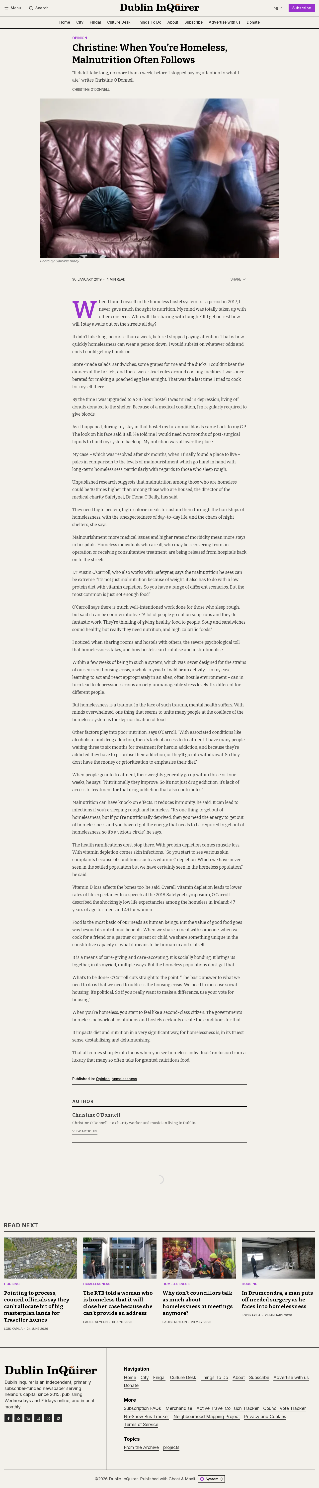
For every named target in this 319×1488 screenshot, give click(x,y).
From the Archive (141, 1447)
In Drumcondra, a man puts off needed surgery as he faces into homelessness (277, 1300)
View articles (84, 1131)
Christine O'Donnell (91, 90)
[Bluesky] (28, 1418)
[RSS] (18, 1418)
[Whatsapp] (48, 1418)
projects (171, 1447)
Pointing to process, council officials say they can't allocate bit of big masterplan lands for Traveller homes (36, 1306)
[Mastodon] (58, 1418)
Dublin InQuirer (123, 1478)
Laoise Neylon (95, 1322)
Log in (277, 8)
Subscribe (301, 8)
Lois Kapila (13, 1329)
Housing (12, 1284)
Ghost (174, 1478)
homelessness (124, 1079)
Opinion (79, 38)
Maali (190, 1478)
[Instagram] (38, 1418)
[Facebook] (8, 1418)
